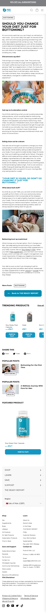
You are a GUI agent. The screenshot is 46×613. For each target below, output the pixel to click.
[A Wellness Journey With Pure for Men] (10, 389)
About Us (26, 520)
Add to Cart (23, 452)
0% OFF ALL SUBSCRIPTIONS (23, 2)
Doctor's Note (27, 523)
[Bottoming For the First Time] (10, 368)
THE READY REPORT (30, 529)
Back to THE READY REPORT (24, 293)
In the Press (27, 526)
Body (4, 526)
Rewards (5, 554)
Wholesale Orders (28, 598)
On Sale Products (8, 535)
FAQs (25, 532)
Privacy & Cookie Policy (12, 596)
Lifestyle (5, 529)
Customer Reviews (29, 535)
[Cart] (37, 10)
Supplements (6, 523)
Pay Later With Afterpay (31, 544)
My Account (6, 557)
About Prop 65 (8, 601)
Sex (3, 520)
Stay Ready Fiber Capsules (14, 443)
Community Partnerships (10, 566)
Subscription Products (9, 538)
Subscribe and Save (8, 551)
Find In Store (6, 541)
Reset (24, 325)
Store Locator (6, 569)
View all (40, 305)
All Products (6, 532)
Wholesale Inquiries (8, 563)
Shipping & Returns (10, 598)
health (10, 394)
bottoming (8, 17)
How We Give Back (29, 538)
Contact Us (6, 560)
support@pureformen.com (32, 561)
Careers (4, 572)
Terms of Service (31, 596)
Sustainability (27, 541)
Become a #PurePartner (10, 575)
